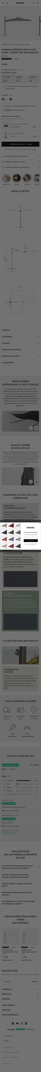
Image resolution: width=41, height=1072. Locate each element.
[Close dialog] (40, 523)
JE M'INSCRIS (30, 540)
